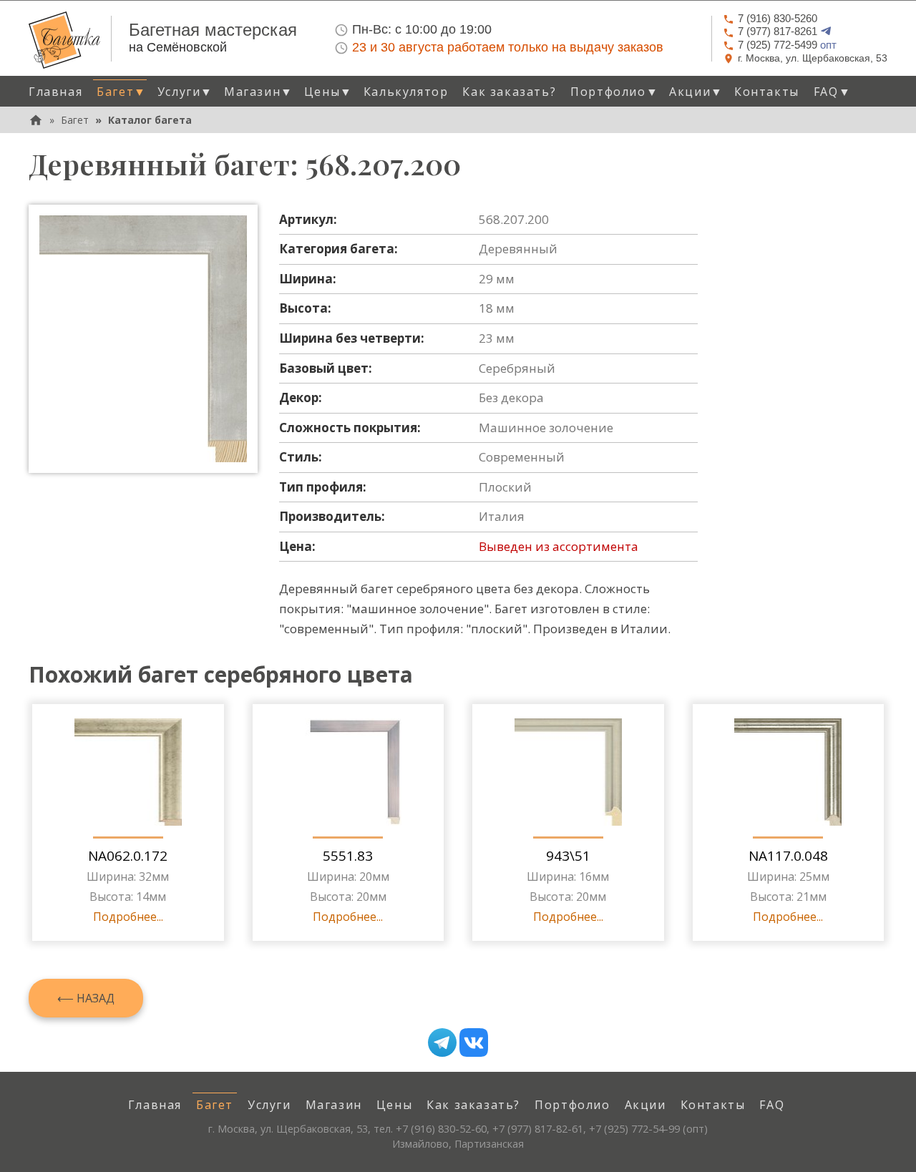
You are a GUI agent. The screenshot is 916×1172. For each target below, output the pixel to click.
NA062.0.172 (127, 855)
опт (787, 45)
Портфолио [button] (614, 91)
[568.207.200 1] (143, 339)
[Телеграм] (442, 1042)
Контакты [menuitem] (766, 91)
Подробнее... (128, 916)
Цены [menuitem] (394, 1105)
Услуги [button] (185, 91)
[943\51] (568, 772)
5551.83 (348, 855)
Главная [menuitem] (55, 91)
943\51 (568, 855)
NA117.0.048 (788, 855)
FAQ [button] (832, 91)
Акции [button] (696, 91)
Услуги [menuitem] (269, 1105)
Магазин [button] (258, 91)
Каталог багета (150, 120)
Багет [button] (122, 91)
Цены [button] (328, 91)
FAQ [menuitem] (771, 1105)
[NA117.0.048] (788, 772)
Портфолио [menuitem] (572, 1105)
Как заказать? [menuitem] (509, 91)
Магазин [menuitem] (334, 1105)
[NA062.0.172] (128, 772)
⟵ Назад (85, 998)
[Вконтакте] (473, 1042)
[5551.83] (347, 772)
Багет (75, 120)
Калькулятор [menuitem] (406, 91)
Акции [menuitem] (645, 1105)
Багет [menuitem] (214, 1105)
